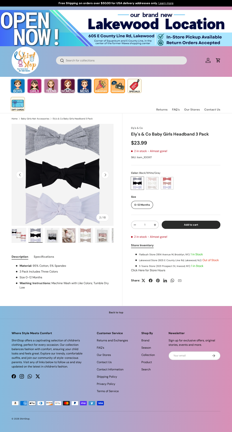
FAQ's (176, 109)
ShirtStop (25, 418)
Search (146, 369)
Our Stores (192, 109)
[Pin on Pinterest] (157, 280)
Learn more (165, 3)
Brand (145, 340)
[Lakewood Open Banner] (116, 12)
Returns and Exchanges (112, 340)
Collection (148, 355)
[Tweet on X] (143, 280)
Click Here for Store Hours (148, 270)
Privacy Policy (106, 384)
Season (146, 348)
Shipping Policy (107, 377)
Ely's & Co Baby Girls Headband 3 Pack (73, 118)
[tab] (20, 257)
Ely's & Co (137, 128)
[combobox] (121, 60)
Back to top (116, 312)
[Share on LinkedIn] (165, 280)
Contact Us (212, 109)
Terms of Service (108, 391)
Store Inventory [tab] (142, 245)
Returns (162, 109)
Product (146, 362)
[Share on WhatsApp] (172, 280)
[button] (218, 60)
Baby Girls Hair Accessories (35, 118)
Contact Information (110, 369)
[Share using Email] (179, 280)
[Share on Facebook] (150, 280)
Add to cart (191, 224)
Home (15, 118)
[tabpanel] (175, 262)
